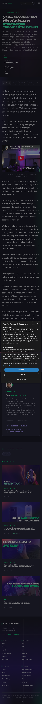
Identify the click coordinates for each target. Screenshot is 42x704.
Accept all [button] (21, 370)
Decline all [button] (22, 375)
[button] (21, 379)
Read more (6, 365)
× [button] (37, 323)
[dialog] (21, 352)
